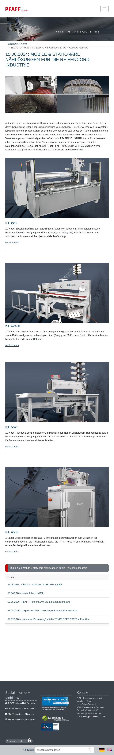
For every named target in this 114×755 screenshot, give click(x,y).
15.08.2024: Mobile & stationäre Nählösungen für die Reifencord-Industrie (48, 568)
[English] (109, 749)
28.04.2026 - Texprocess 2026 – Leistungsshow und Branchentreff (42, 610)
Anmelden (28, 749)
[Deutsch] (101, 749)
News (24, 44)
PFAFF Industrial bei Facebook (21, 703)
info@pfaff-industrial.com (94, 716)
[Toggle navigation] (104, 9)
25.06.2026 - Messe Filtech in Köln (26, 593)
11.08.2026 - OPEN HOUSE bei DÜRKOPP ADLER (35, 584)
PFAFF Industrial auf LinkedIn (21, 714)
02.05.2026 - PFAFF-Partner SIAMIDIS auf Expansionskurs (39, 602)
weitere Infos (12, 242)
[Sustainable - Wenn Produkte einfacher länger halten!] (56, 719)
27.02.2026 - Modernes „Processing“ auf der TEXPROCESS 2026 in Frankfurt (49, 619)
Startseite (13, 44)
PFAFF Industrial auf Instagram (21, 719)
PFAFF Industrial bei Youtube (21, 709)
